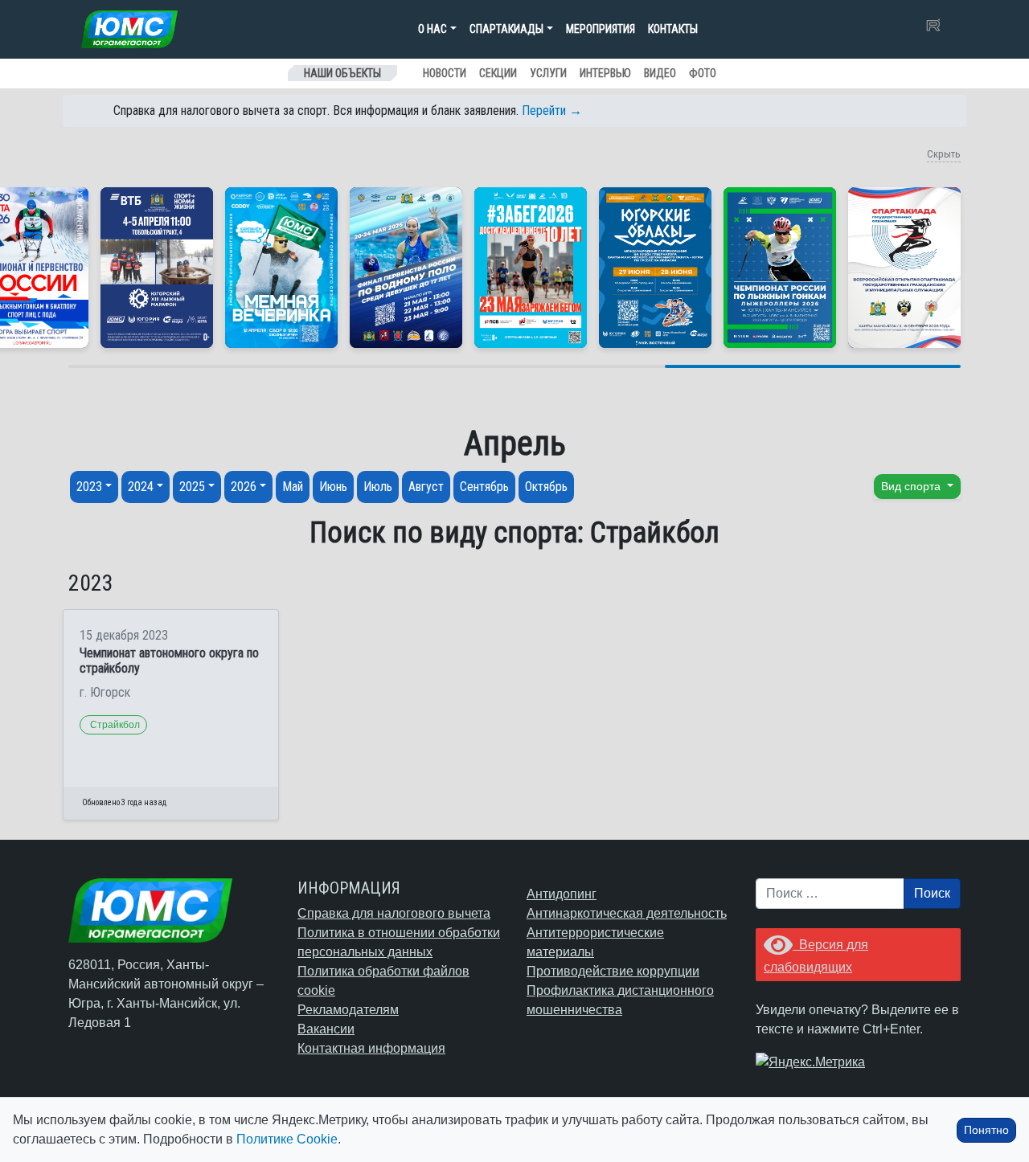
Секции (498, 73)
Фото (702, 73)
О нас (432, 29)
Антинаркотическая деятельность (627, 913)
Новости (444, 73)
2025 (192, 486)
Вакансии (326, 1029)
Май (292, 486)
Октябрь (546, 486)
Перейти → (552, 110)
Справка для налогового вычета (393, 913)
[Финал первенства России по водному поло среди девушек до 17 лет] (406, 267)
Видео (660, 73)
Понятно (986, 1129)
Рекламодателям (348, 1010)
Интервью (605, 73)
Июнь (333, 486)
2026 (243, 486)
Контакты (673, 29)
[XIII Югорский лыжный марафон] (156, 267)
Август (426, 486)
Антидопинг (561, 894)
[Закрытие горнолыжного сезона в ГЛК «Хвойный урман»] (281, 267)
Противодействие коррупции (613, 971)
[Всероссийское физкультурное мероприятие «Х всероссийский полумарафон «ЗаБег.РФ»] (530, 267)
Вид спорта (912, 486)
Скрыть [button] (944, 154)
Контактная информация (371, 1048)
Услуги (548, 73)
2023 (89, 486)
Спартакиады (506, 29)
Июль (377, 486)
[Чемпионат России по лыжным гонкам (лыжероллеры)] (780, 267)
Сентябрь (484, 486)
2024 (141, 486)
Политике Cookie (287, 1139)
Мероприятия (600, 29)
